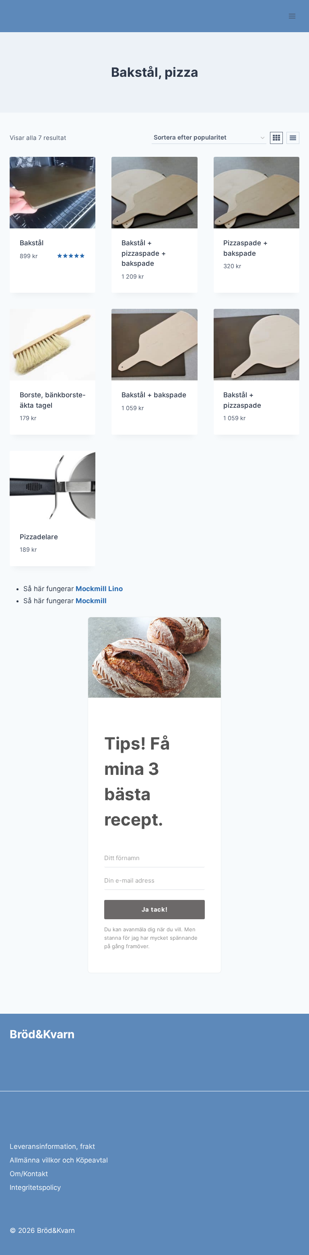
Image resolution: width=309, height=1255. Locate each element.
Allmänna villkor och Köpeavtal (59, 1160)
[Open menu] (291, 16)
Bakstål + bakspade (154, 395)
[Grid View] (276, 138)
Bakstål (31, 243)
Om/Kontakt (29, 1174)
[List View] (292, 138)
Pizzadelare (39, 537)
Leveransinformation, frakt (52, 1146)
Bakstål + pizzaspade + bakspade (144, 253)
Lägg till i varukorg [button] (37, 274)
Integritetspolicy (35, 1187)
